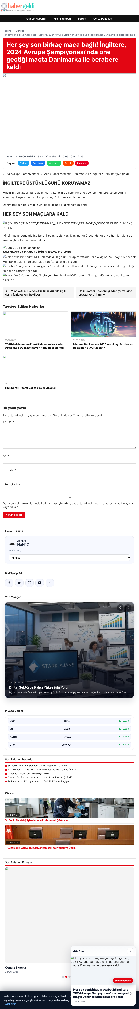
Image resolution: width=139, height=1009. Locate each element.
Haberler (7, 30)
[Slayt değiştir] (63, 977)
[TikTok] (50, 583)
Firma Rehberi (62, 18)
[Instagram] (29, 583)
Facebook (38, 163)
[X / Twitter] (19, 583)
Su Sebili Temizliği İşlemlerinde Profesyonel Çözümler (38, 765)
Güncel (20, 30)
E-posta (9, 470)
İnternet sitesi (12, 484)
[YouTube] (39, 583)
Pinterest (81, 163)
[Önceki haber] (120, 607)
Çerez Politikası (103, 18)
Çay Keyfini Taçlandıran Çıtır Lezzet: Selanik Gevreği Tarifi (40, 777)
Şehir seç (15, 550)
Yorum (8, 422)
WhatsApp (54, 163)
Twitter (23, 163)
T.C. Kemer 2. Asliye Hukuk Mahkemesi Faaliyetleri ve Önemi (42, 769)
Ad (6, 456)
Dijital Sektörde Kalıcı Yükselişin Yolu (28, 773)
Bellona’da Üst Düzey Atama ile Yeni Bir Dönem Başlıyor (39, 781)
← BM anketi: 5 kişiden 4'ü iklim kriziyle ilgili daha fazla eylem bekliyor (35, 292)
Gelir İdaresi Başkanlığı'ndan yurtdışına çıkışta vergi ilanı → (105, 292)
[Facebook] (9, 583)
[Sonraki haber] (128, 607)
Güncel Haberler (36, 18)
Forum (82, 18)
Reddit (68, 163)
